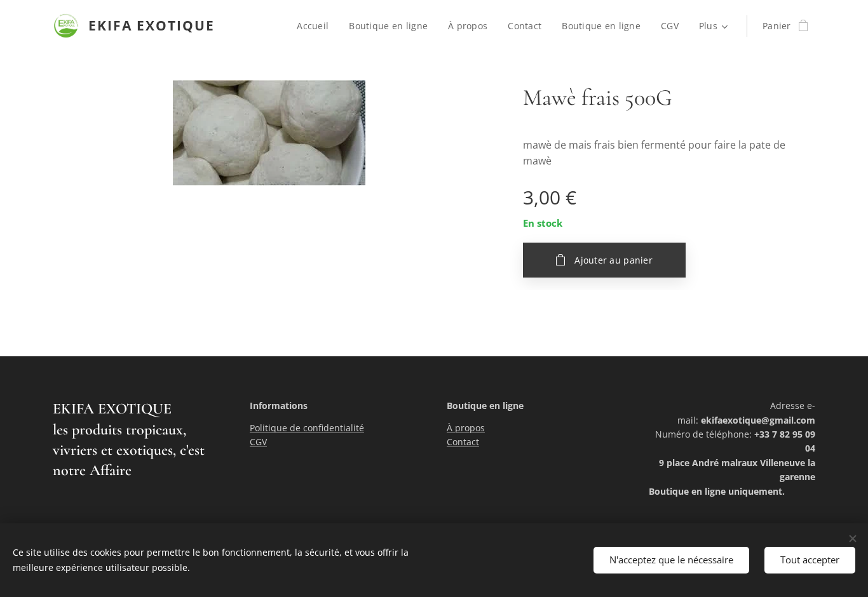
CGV (258, 442)
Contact (463, 442)
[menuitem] (316, 26)
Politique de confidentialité (307, 428)
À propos (466, 428)
